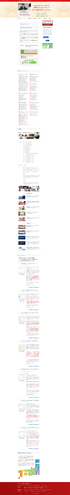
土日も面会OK (21, 96)
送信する (48, 40)
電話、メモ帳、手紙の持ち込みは (34, 108)
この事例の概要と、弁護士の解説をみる (34, 287)
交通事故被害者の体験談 (48, 489)
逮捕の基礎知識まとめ (33, 79)
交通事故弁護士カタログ (31, 489)
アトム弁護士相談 (29, 212)
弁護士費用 (35, 485)
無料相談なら (28, 485)
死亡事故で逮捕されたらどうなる (23, 116)
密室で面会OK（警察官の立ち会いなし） (23, 98)
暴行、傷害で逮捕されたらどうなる (24, 115)
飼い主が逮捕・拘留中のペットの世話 (23, 86)
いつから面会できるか (33, 86)
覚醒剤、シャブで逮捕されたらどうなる (24, 114)
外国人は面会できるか (33, 97)
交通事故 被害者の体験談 (29, 247)
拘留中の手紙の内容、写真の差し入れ (23, 85)
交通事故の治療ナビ (37, 489)
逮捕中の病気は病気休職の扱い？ (23, 90)
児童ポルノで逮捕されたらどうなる (24, 124)
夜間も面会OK (21, 97)
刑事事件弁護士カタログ (26, 489)
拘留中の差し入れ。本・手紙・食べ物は (23, 84)
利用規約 (45, 485)
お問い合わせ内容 (45, 29)
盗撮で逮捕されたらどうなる (22, 121)
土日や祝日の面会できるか (33, 90)
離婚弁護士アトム (29, 217)
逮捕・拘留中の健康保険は (22, 80)
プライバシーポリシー (41, 485)
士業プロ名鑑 (44, 489)
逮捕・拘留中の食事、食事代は (22, 79)
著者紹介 (38, 485)
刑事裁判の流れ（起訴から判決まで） (23, 109)
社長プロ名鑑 (28, 236)
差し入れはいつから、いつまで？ (34, 114)
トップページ (25, 485)
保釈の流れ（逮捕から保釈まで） (23, 108)
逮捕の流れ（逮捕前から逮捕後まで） (23, 104)
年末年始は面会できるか (33, 85)
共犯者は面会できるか (33, 98)
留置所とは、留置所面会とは (33, 78)
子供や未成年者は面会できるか (33, 96)
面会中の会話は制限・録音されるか (34, 109)
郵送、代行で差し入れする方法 (33, 115)
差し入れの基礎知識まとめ (33, 80)
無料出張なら (32, 485)
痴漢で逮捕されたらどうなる (22, 120)
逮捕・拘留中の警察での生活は (22, 78)
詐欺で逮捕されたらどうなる (22, 119)
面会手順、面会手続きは (33, 104)
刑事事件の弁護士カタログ (30, 225)
